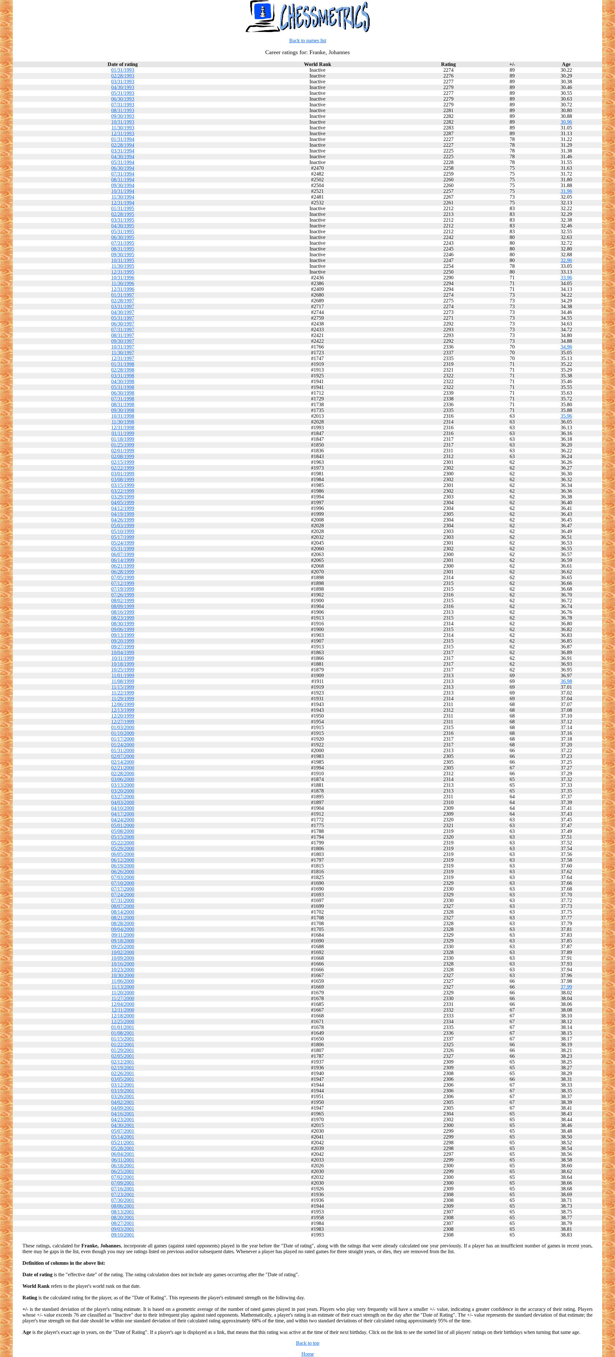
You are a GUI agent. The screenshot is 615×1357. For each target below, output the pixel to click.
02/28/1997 (122, 300)
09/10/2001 (122, 1235)
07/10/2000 (122, 883)
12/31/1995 (122, 272)
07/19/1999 (122, 589)
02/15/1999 (122, 462)
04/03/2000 (122, 802)
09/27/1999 (122, 646)
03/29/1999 (122, 496)
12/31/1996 (122, 289)
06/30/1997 (122, 323)
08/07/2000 (122, 906)
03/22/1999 (122, 491)
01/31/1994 (122, 139)
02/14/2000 (122, 762)
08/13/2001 (122, 1211)
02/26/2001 (122, 1073)
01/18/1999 (122, 439)
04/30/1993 (122, 87)
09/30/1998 (122, 410)
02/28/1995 (122, 214)
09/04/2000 (122, 929)
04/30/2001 (122, 1125)
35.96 (566, 416)
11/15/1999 (122, 687)
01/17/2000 (122, 739)
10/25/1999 (122, 669)
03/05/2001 (122, 1079)
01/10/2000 (122, 733)
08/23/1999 (122, 618)
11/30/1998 (122, 421)
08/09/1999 (122, 606)
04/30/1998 (122, 381)
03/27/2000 (122, 796)
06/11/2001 (122, 1160)
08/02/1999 (122, 600)
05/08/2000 (122, 831)
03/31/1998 (122, 375)
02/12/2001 (122, 1062)
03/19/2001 (122, 1090)
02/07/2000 (122, 756)
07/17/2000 (122, 889)
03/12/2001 (122, 1085)
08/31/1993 (122, 110)
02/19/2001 (122, 1067)
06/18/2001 (122, 1165)
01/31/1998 (122, 364)
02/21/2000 (122, 767)
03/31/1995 (122, 220)
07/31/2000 (122, 900)
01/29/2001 (122, 1050)
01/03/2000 (122, 727)
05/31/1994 (122, 162)
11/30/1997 (122, 352)
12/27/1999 (122, 721)
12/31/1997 (122, 358)
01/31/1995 (122, 208)
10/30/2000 (122, 975)
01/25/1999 (122, 445)
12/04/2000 (122, 1004)
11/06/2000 (122, 981)
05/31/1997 (122, 318)
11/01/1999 (122, 675)
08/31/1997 (122, 335)
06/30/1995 (122, 237)
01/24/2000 (122, 744)
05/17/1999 (122, 537)
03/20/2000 (122, 791)
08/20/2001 (122, 1217)
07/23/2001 (122, 1194)
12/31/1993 (122, 133)
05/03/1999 (122, 525)
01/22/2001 (122, 1044)
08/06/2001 (122, 1206)
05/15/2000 (122, 837)
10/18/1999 (122, 664)
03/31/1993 (122, 81)
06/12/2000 (122, 860)
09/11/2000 (122, 935)
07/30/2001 (122, 1200)
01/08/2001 (122, 1033)
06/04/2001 (122, 1154)
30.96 (566, 122)
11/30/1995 (122, 266)
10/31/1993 (122, 122)
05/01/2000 (122, 825)
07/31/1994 (122, 174)
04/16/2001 (122, 1113)
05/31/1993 (122, 93)
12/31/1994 (122, 202)
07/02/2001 (122, 1177)
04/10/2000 (122, 808)
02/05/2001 (122, 1056)
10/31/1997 (122, 347)
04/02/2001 (122, 1102)
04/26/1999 (122, 519)
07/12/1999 (122, 583)
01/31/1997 (122, 295)
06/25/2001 (122, 1171)
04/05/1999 (122, 502)
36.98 (566, 681)
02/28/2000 (122, 773)
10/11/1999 (122, 658)
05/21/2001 (122, 1142)
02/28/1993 (122, 75)
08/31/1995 (122, 248)
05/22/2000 (122, 842)
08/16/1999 (122, 612)
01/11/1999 (122, 433)
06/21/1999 (122, 566)
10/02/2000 (122, 952)
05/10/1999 (122, 531)
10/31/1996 (122, 277)
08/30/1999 (122, 623)
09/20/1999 (122, 641)
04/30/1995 (122, 225)
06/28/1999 (122, 571)
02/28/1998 (122, 370)
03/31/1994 (122, 150)
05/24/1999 (122, 543)
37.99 (566, 987)
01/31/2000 (122, 750)
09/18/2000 (122, 940)
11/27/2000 (122, 998)
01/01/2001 (122, 1027)
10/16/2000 (122, 963)
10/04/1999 (122, 652)
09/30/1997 (122, 341)
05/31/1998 (122, 387)
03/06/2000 (122, 779)
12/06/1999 (122, 704)
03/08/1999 (122, 479)
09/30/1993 (122, 116)
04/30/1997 (122, 312)
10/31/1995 (122, 260)
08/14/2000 (122, 912)
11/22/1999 (122, 692)
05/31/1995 (122, 231)
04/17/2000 (122, 814)
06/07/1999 (122, 554)
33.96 (566, 277)
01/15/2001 (122, 1038)
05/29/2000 (122, 848)
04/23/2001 (122, 1119)
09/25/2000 (122, 946)
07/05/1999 (122, 577)
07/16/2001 (122, 1188)
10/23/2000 (122, 969)
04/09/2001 (122, 1108)
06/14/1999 (122, 560)
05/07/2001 (122, 1131)
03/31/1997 (122, 306)
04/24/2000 (122, 819)
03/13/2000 (122, 785)
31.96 (566, 191)
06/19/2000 (122, 865)
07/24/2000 (122, 894)
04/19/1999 (122, 514)
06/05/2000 (122, 854)
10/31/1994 (122, 191)
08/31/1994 (122, 179)
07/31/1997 (122, 329)
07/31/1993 (122, 104)
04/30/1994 (122, 156)
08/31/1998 (122, 404)
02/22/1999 (122, 468)
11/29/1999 (122, 698)
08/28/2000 (122, 923)
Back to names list (307, 40)
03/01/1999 (122, 473)
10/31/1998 (122, 416)
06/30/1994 (122, 168)
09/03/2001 (122, 1229)
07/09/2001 (122, 1183)
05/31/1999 (122, 548)
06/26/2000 (122, 871)
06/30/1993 (122, 99)
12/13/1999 (122, 710)
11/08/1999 (122, 681)
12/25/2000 (122, 1021)
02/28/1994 (122, 145)
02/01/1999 (122, 450)
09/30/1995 (122, 254)
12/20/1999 (122, 716)
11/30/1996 (122, 283)
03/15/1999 (122, 485)
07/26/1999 (122, 594)
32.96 (566, 260)
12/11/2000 (122, 1010)
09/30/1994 (122, 185)
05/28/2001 (122, 1148)
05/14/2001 (122, 1136)
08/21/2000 (122, 917)
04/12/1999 (122, 508)
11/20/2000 (122, 992)
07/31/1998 (122, 398)
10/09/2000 (122, 958)
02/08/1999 (122, 456)
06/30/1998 (122, 393)
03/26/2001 (122, 1096)
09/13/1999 (122, 635)
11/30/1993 (122, 127)
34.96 (566, 347)
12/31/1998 (122, 427)
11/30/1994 (122, 197)
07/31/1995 (122, 243)
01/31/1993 (122, 70)
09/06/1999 (122, 629)
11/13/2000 (122, 987)
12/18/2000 (122, 1015)
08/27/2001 (122, 1223)
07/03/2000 (122, 877)
